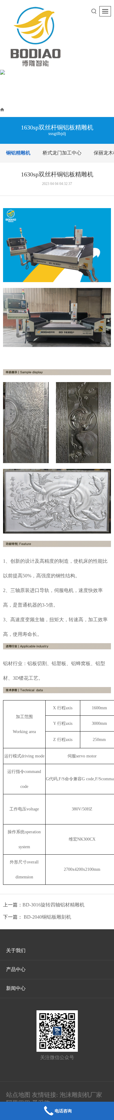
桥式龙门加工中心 (62, 152)
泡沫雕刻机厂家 (81, 1094)
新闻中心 (16, 988)
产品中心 (32, 109)
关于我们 (16, 950)
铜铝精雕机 (61, 109)
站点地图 (18, 1094)
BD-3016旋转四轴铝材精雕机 (53, 904)
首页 (10, 109)
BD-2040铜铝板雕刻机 (47, 917)
